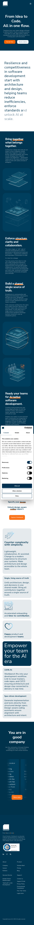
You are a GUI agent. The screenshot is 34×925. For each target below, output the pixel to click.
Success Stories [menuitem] (7, 875)
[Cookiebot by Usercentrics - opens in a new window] (24, 428)
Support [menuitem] (19, 875)
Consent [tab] (6, 432)
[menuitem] (5, 865)
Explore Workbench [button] (17, 517)
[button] (31, 922)
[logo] (6, 827)
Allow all (17, 486)
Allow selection (17, 491)
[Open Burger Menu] (30, 3)
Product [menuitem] (19, 862)
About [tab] (28, 432)
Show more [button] (17, 797)
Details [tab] (17, 432)
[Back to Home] (5, 3)
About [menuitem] (4, 862)
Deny (17, 496)
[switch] (29, 467)
